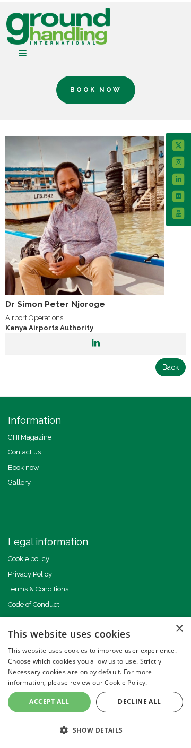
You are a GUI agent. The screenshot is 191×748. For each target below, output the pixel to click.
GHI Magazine (29, 437)
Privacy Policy (30, 574)
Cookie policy (28, 559)
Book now (23, 467)
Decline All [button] (139, 701)
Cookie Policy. (126, 682)
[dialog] (95, 682)
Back (170, 367)
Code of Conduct (33, 604)
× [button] (179, 629)
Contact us (24, 452)
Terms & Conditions (38, 589)
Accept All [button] (49, 701)
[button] (95, 730)
